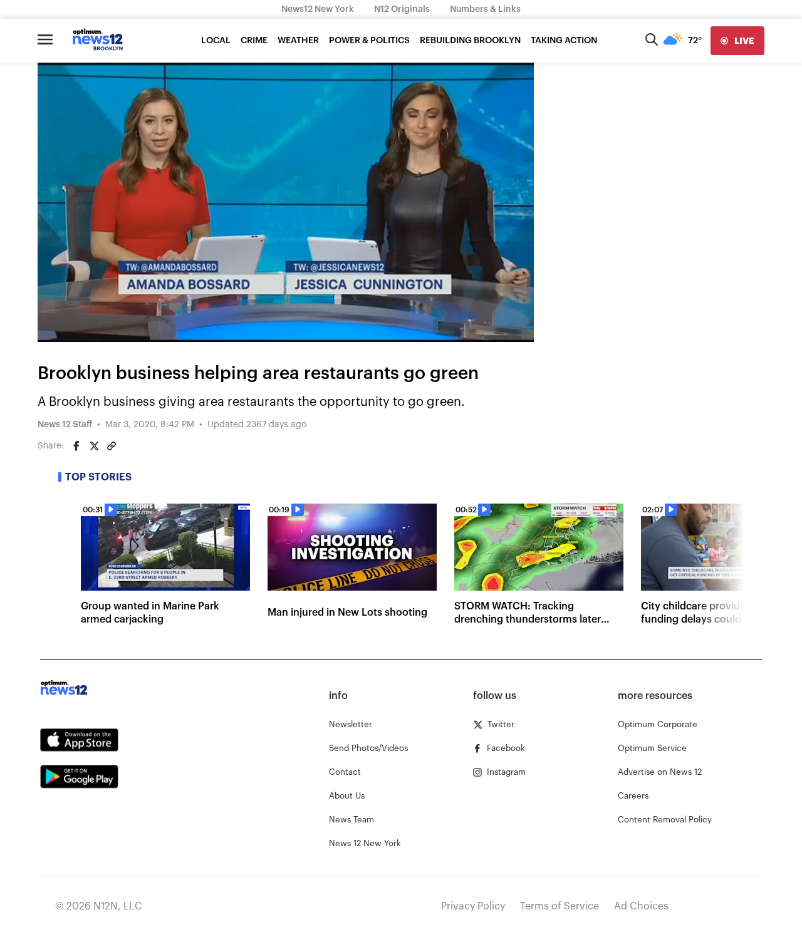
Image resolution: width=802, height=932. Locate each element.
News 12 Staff (65, 424)
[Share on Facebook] (76, 446)
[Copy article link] (112, 446)
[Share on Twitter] (94, 446)
